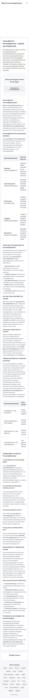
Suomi (14, 671)
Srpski (22, 687)
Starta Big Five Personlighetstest (14, 88)
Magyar (18, 684)
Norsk (18, 677)
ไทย (19, 681)
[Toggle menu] (26, 3)
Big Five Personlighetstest (12, 3)
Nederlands (12, 677)
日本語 (23, 674)
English (5, 668)
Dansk (10, 668)
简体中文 (18, 690)
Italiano (17, 674)
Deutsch (17, 668)
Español (8, 671)
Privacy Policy (14, 694)
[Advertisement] (14, 21)
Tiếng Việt (5, 684)
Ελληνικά (23, 668)
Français (20, 671)
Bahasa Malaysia (14, 687)
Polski (24, 677)
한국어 (5, 677)
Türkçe (23, 681)
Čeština (12, 684)
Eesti (6, 687)
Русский (24, 684)
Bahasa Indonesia (8, 674)
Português (6, 681)
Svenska (13, 681)
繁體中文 (11, 690)
